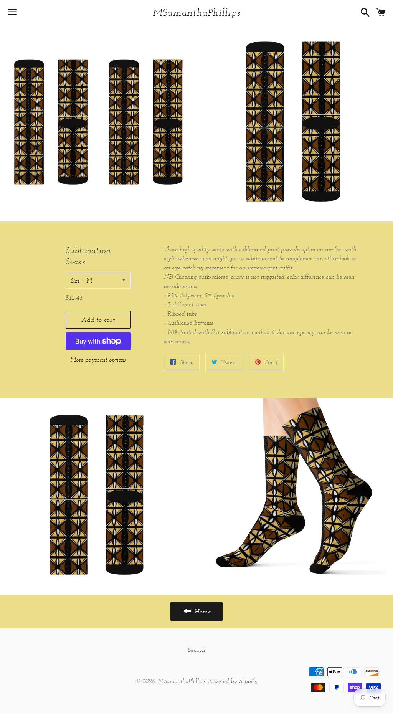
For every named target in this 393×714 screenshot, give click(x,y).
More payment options (98, 359)
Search (196, 649)
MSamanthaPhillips (196, 12)
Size (75, 280)
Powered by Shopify (233, 680)
